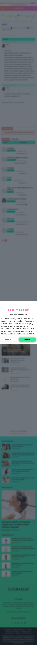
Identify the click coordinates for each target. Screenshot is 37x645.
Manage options (9, 339)
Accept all (27, 339)
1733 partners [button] (12, 318)
